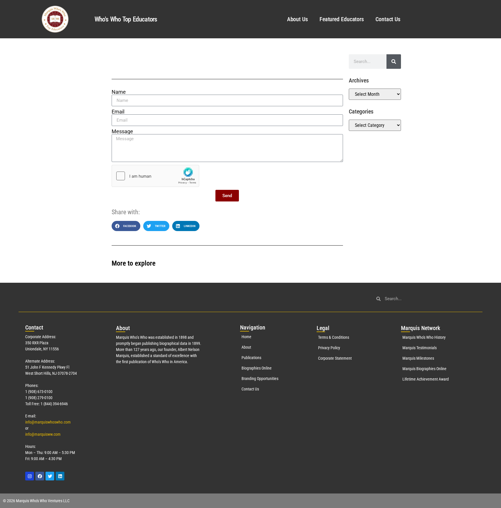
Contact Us (387, 19)
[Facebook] (39, 476)
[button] (126, 226)
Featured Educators (342, 19)
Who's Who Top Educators (126, 19)
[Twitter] (50, 476)
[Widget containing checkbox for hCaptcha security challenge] (155, 176)
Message (122, 131)
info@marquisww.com (43, 434)
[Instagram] (29, 476)
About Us (297, 19)
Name (119, 92)
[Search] (393, 61)
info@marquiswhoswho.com (48, 422)
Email (118, 111)
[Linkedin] (60, 476)
